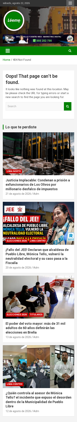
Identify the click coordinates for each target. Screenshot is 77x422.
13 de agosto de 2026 (18, 337)
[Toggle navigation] (8, 50)
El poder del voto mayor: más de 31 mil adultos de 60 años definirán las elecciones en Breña (35, 328)
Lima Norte (14, 171)
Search (67, 106)
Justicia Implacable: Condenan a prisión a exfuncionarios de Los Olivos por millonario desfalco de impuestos (38, 184)
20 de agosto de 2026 (18, 267)
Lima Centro (38, 240)
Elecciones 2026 (17, 240)
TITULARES (36, 314)
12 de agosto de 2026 (18, 411)
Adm (36, 193)
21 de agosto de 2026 (18, 193)
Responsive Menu (70, 3)
